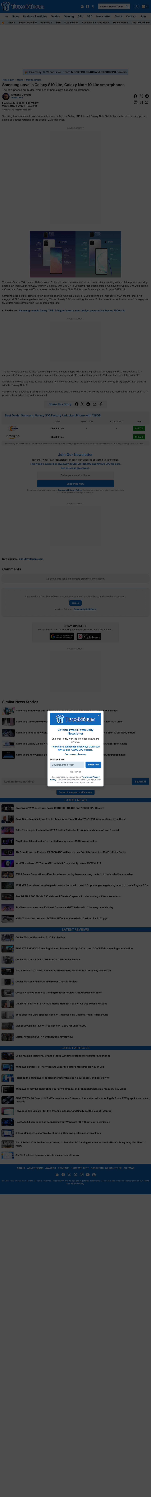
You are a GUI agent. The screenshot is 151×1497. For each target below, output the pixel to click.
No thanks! (75, 771)
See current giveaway (75, 754)
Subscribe (93, 764)
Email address (57, 759)
